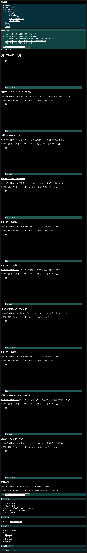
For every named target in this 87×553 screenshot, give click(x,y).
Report (7, 25)
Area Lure (12, 13)
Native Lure (13, 15)
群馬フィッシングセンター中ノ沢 (16, 92)
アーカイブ (5, 521)
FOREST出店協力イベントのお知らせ (19, 508)
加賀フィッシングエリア (12, 135)
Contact (7, 27)
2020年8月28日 (6, 96)
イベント (8, 532)
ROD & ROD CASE (16, 19)
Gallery (7, 23)
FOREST (15, 96)
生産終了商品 (14, 21)
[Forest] (4, 2)
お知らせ (8, 535)
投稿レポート (10, 539)
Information (9, 9)
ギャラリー (9, 537)
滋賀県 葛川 (10, 504)
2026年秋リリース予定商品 (15, 510)
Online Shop (9, 7)
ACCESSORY (14, 17)
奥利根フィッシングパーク (13, 179)
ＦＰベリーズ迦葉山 (10, 222)
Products (8, 11)
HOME (7, 5)
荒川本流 (5, 482)
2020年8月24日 (6, 140)
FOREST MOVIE (11, 530)
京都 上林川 (10, 513)
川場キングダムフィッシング (14, 309)
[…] (57, 100)
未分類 (7, 541)
